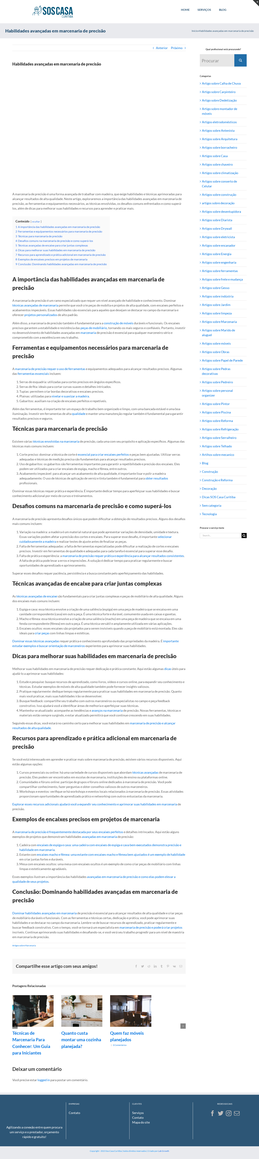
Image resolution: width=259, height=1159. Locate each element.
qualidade (78, 414)
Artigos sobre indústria (217, 296)
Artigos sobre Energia (216, 254)
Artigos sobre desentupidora (221, 211)
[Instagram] (229, 1113)
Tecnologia (209, 514)
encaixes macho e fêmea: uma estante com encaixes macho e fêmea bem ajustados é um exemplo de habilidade (111, 854)
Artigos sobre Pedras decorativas (216, 371)
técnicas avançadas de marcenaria (35, 305)
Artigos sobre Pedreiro (217, 382)
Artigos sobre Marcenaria (24, 945)
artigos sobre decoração (218, 203)
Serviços (138, 1113)
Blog (205, 463)
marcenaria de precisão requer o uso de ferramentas (50, 369)
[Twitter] (220, 1113)
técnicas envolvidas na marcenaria (56, 441)
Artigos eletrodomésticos (219, 122)
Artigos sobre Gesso (215, 288)
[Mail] (237, 1113)
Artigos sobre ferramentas (220, 271)
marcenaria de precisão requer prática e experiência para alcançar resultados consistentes (123, 556)
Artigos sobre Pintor (216, 404)
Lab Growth (163, 1151)
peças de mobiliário (94, 328)
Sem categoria (211, 505)
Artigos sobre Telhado (217, 446)
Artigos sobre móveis (216, 343)
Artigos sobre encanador (218, 245)
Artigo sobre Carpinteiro (219, 92)
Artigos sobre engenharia (219, 262)
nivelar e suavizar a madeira (70, 396)
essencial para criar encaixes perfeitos (103, 454)
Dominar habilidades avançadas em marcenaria (44, 913)
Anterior (162, 48)
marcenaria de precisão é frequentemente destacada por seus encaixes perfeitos (69, 832)
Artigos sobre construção (219, 194)
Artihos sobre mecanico (218, 455)
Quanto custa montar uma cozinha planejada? (81, 1039)
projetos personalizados (40, 315)
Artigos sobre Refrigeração (220, 429)
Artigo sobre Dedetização (219, 100)
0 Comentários (120, 1045)
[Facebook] (212, 1113)
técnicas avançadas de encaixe (36, 596)
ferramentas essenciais (33, 374)
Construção (210, 471)
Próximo (177, 48)
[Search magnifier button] (240, 60)
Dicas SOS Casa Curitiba (218, 497)
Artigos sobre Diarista (217, 220)
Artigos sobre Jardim (216, 305)
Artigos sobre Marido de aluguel (218, 332)
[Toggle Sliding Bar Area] (256, 3)
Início (195, 30)
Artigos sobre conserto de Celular (219, 183)
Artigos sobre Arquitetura (219, 139)
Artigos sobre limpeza (217, 313)
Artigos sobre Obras (215, 352)
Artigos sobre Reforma (217, 421)
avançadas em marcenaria (99, 837)
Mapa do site (141, 1122)
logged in (44, 1080)
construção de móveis (118, 323)
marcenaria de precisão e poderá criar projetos (150, 927)
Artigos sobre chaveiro (217, 164)
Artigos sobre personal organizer (217, 393)
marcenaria (88, 333)
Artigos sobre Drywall (217, 228)
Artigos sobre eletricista (218, 237)
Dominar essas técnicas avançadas (35, 641)
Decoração (209, 488)
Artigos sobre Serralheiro (219, 438)
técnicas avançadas (145, 772)
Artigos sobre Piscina (216, 412)
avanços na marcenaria (107, 710)
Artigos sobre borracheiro (219, 147)
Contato (74, 1113)
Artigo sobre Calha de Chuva (221, 83)
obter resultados (156, 478)
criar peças (42, 633)
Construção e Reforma (217, 480)
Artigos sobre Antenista (218, 130)
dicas (167, 669)
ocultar (36, 221)
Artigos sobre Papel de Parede (222, 360)
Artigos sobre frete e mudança (222, 279)
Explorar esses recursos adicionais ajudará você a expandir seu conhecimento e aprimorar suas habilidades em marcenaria (94, 804)
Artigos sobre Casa (215, 156)
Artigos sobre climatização (220, 173)
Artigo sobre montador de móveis (219, 111)
